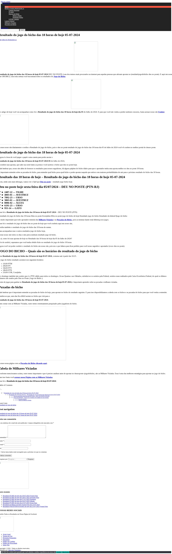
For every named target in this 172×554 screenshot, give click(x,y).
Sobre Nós (6, 545)
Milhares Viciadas (10, 23)
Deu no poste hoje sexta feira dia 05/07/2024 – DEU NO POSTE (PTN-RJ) (31, 396)
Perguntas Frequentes (9, 538)
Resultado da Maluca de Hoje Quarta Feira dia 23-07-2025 (21, 505)
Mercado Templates (14, 550)
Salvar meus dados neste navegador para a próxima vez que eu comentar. (24, 452)
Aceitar (59, 552)
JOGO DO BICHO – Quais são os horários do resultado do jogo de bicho (31, 397)
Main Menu (4, 28)
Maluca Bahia (17, 16)
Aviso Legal (6, 534)
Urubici (161, 112)
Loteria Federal (9, 21)
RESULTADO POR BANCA (14, 8)
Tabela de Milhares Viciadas (25, 400)
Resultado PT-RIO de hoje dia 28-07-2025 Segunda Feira (21, 497)
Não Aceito (65, 552)
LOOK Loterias (14, 19)
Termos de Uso (7, 536)
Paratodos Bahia (18, 17)
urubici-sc (14, 40)
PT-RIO (11, 12)
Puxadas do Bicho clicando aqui (34, 363)
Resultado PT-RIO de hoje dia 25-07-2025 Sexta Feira (20, 503)
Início (6, 7)
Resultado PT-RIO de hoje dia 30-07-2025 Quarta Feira (20, 496)
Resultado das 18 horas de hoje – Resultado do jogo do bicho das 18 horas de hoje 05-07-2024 (34, 394)
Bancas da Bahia (14, 14)
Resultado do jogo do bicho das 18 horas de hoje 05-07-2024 (21, 393)
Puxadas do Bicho (10, 24)
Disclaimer (6, 540)
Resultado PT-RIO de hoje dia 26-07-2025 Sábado (19, 501)
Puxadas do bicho (23, 399)
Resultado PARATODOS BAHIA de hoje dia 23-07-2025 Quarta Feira (25, 506)
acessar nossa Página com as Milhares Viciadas (33, 377)
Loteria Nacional (14, 10)
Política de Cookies (9, 541)
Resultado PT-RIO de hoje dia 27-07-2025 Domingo (19, 499)
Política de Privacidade (10, 543)
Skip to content (5, 1)
